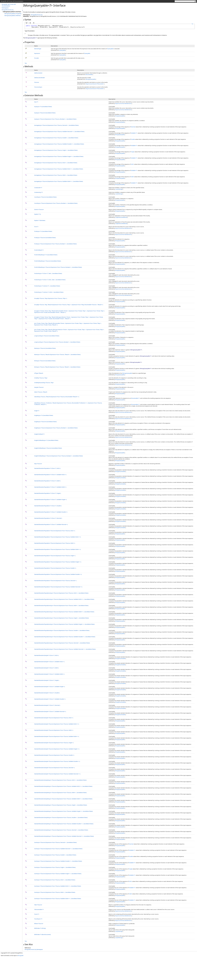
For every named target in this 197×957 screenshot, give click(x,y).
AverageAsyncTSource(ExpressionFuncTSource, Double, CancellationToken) (56, 137)
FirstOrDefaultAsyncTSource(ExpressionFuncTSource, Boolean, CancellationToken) (58, 267)
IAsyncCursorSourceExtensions (123, 103)
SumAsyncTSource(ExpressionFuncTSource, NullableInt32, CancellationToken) (57, 886)
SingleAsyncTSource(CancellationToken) (45, 421)
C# (26, 23)
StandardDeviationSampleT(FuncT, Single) (46, 680)
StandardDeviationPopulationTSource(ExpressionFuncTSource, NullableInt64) (57, 549)
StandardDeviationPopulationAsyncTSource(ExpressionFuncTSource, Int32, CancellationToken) (61, 593)
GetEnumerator (38, 73)
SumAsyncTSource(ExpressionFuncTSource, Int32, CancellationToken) (54, 880)
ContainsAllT (38, 187)
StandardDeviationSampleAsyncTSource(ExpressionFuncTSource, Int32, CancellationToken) (60, 780)
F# (33, 23)
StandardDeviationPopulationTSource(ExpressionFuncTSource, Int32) (54, 530)
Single (132, 151)
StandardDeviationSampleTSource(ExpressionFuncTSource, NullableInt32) (56, 724)
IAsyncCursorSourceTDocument (95, 84)
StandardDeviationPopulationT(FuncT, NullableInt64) (50, 487)
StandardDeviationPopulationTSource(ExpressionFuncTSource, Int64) (54, 543)
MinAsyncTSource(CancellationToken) (44, 360)
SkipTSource (38, 463)
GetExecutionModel (39, 77)
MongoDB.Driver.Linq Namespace (34, 949)
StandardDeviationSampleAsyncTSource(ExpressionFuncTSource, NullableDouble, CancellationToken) (63, 823)
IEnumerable (89, 74)
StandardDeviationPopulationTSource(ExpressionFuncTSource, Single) (54, 555)
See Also (29, 944)
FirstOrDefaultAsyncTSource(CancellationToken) (47, 261)
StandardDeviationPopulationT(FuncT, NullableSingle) (50, 499)
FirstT (36, 226)
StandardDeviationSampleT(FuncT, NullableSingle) (49, 686)
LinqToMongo (118, 189)
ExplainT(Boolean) (39, 220)
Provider (36, 58)
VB (30, 23)
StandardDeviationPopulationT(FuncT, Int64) (47, 481)
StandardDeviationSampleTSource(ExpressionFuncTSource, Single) (54, 742)
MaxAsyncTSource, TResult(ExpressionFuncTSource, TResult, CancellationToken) (57, 354)
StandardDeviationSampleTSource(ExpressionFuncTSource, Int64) (53, 730)
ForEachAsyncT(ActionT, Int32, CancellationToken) (48, 292)
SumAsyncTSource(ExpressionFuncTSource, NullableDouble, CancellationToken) (58, 861)
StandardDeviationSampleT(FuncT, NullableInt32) (49, 661)
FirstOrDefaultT (39, 250)
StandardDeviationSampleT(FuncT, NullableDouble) (49, 699)
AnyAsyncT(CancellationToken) (43, 106)
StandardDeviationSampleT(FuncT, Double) (47, 693)
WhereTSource (38, 923)
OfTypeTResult (38, 373)
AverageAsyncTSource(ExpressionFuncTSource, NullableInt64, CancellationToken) (58, 181)
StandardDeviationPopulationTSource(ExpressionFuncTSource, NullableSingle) (57, 562)
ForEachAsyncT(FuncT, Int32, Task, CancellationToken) (49, 279)
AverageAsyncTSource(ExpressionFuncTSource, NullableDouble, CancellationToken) (59, 144)
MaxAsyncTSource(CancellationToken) (45, 348)
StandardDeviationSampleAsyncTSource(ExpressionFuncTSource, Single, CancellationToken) (60, 805)
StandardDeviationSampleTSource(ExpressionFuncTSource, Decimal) (54, 767)
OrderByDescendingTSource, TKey (44, 382)
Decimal (133, 127)
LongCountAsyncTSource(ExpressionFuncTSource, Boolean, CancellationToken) (57, 342)
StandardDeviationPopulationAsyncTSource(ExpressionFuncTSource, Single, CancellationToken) (61, 618)
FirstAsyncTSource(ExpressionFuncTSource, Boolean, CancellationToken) (55, 244)
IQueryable (110, 48)
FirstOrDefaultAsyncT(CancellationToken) (45, 254)
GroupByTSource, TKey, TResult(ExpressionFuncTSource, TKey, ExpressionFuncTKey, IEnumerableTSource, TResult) (68, 304)
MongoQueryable (119, 116)
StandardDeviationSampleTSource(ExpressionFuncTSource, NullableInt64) (56, 736)
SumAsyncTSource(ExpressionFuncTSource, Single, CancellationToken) (55, 867)
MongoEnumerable (120, 471)
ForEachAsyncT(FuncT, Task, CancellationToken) (48, 273)
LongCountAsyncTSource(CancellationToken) (46, 336)
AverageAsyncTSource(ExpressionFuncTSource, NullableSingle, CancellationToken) (58, 156)
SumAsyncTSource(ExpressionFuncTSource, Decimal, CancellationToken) (55, 842)
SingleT (36, 410)
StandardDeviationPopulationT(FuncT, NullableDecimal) (51, 524)
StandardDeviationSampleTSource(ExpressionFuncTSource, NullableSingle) (56, 749)
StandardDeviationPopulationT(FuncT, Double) (48, 505)
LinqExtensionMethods (121, 217)
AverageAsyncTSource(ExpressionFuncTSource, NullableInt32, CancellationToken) (58, 169)
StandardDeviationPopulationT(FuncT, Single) (47, 493)
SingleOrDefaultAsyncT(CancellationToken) (46, 440)
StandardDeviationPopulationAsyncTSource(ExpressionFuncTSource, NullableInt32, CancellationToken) (64, 599)
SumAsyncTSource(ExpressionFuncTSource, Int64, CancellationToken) (54, 892)
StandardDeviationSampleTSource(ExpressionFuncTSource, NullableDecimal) (57, 774)
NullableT (134, 133)
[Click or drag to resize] (22, 10)
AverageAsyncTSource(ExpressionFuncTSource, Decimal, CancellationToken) (56, 125)
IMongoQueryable (90, 79)
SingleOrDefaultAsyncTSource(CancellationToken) (48, 448)
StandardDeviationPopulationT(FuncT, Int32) (47, 468)
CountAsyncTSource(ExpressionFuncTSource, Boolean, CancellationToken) (55, 203)
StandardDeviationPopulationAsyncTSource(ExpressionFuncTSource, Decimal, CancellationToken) (62, 643)
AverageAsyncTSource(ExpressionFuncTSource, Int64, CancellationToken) (55, 175)
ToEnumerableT (39, 909)
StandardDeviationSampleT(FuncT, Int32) (46, 655)
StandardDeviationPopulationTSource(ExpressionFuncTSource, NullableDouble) (58, 574)
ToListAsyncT (38, 919)
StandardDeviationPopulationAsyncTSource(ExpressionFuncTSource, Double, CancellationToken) (61, 630)
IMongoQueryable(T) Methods (12, 15)
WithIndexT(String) (40, 928)
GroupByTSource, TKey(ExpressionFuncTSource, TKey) (50, 298)
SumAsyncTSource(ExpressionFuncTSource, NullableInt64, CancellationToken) (57, 898)
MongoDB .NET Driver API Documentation (9, 5)
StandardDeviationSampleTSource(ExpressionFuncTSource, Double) (54, 755)
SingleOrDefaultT (39, 434)
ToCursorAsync (38, 87)
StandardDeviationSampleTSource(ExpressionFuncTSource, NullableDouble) (57, 761)
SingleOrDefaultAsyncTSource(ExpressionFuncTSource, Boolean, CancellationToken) (58, 456)
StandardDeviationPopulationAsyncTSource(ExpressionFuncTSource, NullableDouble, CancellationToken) (64, 636)
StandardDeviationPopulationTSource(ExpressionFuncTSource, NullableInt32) (57, 537)
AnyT (36, 102)
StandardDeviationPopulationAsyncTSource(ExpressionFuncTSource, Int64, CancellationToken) (61, 605)
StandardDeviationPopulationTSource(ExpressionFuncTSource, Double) (55, 568)
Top (26, 63)
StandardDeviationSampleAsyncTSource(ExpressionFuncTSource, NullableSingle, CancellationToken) (63, 811)
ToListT (36, 914)
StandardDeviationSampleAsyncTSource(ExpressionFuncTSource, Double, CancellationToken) (61, 817)
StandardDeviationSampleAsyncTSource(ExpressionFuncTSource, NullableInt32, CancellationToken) (63, 786)
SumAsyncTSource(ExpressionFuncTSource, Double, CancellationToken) (55, 855)
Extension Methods (34, 95)
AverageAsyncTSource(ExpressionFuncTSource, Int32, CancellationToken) (55, 162)
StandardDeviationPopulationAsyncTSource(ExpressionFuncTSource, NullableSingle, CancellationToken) (64, 624)
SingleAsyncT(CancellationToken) (43, 415)
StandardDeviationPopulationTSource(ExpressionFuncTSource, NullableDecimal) (58, 587)
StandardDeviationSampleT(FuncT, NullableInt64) (49, 674)
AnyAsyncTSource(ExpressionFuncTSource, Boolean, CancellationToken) (55, 119)
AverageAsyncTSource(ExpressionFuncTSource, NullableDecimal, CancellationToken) (59, 131)
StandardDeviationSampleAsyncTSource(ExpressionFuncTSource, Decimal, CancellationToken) (61, 830)
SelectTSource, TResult (40, 392)
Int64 (132, 176)
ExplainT (37, 214)
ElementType (37, 48)
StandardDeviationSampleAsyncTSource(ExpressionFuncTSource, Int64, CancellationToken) (60, 792)
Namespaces (5, 8)
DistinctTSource (39, 209)
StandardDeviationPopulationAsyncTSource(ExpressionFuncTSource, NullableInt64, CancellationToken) (64, 611)
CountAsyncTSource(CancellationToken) (45, 197)
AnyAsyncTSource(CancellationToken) (44, 113)
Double (133, 139)
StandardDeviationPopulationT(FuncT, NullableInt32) (50, 474)
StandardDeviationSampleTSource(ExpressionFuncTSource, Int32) (53, 717)
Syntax (28, 19)
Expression (37, 53)
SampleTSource (39, 387)
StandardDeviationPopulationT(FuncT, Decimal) (48, 518)
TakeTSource (38, 905)
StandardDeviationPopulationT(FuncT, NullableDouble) (50, 512)
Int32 (132, 164)
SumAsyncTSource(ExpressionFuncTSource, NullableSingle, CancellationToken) (57, 873)
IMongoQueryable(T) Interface (12, 11)
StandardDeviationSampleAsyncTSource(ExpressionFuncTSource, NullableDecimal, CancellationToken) (64, 836)
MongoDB (20, 955)
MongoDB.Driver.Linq (7, 9)
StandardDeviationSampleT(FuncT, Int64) (46, 668)
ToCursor (36, 82)
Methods (29, 66)
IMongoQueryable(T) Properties (12, 13)
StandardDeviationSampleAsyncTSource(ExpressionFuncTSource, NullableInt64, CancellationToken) (63, 799)
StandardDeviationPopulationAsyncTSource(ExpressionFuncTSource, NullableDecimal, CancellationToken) (65, 649)
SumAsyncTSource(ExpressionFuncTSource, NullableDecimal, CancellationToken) (58, 848)
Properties (30, 42)
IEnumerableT (135, 398)
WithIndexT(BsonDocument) (42, 934)
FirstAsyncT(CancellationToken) (43, 231)
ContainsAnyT (38, 192)
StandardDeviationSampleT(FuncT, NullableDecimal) (50, 711)
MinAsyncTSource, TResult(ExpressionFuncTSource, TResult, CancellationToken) (57, 367)
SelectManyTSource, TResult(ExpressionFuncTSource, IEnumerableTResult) (56, 396)
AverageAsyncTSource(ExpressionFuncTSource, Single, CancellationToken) (56, 150)
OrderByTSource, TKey (41, 378)
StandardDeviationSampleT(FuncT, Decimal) (47, 705)
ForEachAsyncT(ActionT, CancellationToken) (47, 286)
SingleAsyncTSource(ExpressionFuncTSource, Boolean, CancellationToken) (56, 428)
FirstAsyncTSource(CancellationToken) (45, 237)
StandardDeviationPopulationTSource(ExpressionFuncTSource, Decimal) (55, 580)
